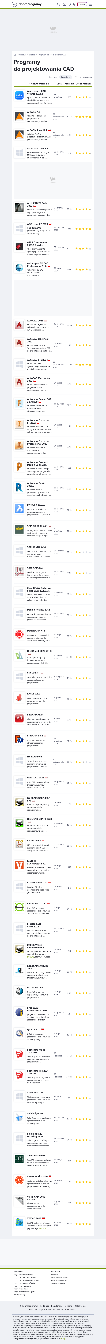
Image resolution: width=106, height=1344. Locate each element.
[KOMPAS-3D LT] (19, 888)
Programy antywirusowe (22, 1286)
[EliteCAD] (19, 720)
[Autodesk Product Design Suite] (19, 468)
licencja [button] (64, 77)
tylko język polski (85, 77)
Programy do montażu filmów (24, 1283)
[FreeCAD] (19, 741)
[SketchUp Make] (19, 1055)
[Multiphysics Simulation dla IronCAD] (19, 951)
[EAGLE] (19, 699)
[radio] (76, 97)
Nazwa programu (40, 83)
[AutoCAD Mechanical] (19, 384)
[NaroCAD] (19, 992)
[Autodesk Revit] (19, 489)
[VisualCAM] (19, 1202)
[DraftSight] (19, 657)
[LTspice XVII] (19, 930)
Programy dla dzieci (21, 1289)
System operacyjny (58, 1283)
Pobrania (69, 83)
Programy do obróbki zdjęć (23, 1275)
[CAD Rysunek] (19, 531)
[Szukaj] (58, 4)
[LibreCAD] (19, 909)
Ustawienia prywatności (65, 1309)
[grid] (53, 856)
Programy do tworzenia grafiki (24, 1292)
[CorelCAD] (19, 573)
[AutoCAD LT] (19, 364)
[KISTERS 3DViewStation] (19, 867)
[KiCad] (19, 846)
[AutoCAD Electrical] (19, 345)
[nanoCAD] (19, 971)
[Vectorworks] (19, 1181)
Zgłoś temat (80, 1305)
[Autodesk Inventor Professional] (19, 447)
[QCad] (19, 1034)
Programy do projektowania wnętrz (26, 1280)
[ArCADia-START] (19, 153)
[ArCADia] (19, 117)
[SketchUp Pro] (19, 1076)
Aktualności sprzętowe (59, 1277)
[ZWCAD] (19, 1223)
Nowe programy (19, 1294)
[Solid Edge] (19, 1118)
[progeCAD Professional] (19, 1013)
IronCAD (30, 957)
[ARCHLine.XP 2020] (19, 229)
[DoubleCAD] (19, 636)
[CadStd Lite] (19, 552)
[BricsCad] (19, 510)
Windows (22, 55)
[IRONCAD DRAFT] (19, 825)
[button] (91, 4)
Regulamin (56, 1305)
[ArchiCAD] (19, 209)
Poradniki (54, 1275)
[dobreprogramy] (32, 4)
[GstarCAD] (19, 783)
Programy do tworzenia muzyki (25, 1277)
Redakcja (44, 1305)
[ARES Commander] (19, 248)
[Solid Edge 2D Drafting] (19, 1139)
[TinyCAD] (19, 1160)
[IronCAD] (19, 804)
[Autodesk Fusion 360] (19, 405)
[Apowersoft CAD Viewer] (19, 97)
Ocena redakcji (83, 83)
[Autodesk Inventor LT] (19, 426)
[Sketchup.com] (19, 1097)
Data (59, 83)
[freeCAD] (19, 762)
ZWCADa (42, 1228)
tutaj (63, 1339)
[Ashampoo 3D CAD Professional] (19, 269)
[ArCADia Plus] (19, 135)
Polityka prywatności (40, 1309)
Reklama (68, 1305)
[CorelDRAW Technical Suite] (19, 594)
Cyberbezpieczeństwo (59, 1280)
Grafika (32, 55)
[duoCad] (19, 678)
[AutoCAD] (19, 325)
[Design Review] (19, 615)
